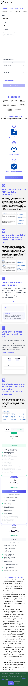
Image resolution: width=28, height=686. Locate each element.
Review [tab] (25, 11)
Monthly (8, 429)
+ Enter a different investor (8, 80)
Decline (17, 683)
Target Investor (8, 59)
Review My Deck (14, 85)
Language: (4, 22)
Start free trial (14, 491)
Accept (10, 683)
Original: (5, 29)
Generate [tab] (17, 11)
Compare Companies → (8, 352)
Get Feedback (14, 177)
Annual (17, 429)
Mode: (3, 15)
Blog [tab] (11, 11)
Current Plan (14, 445)
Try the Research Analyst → (9, 301)
